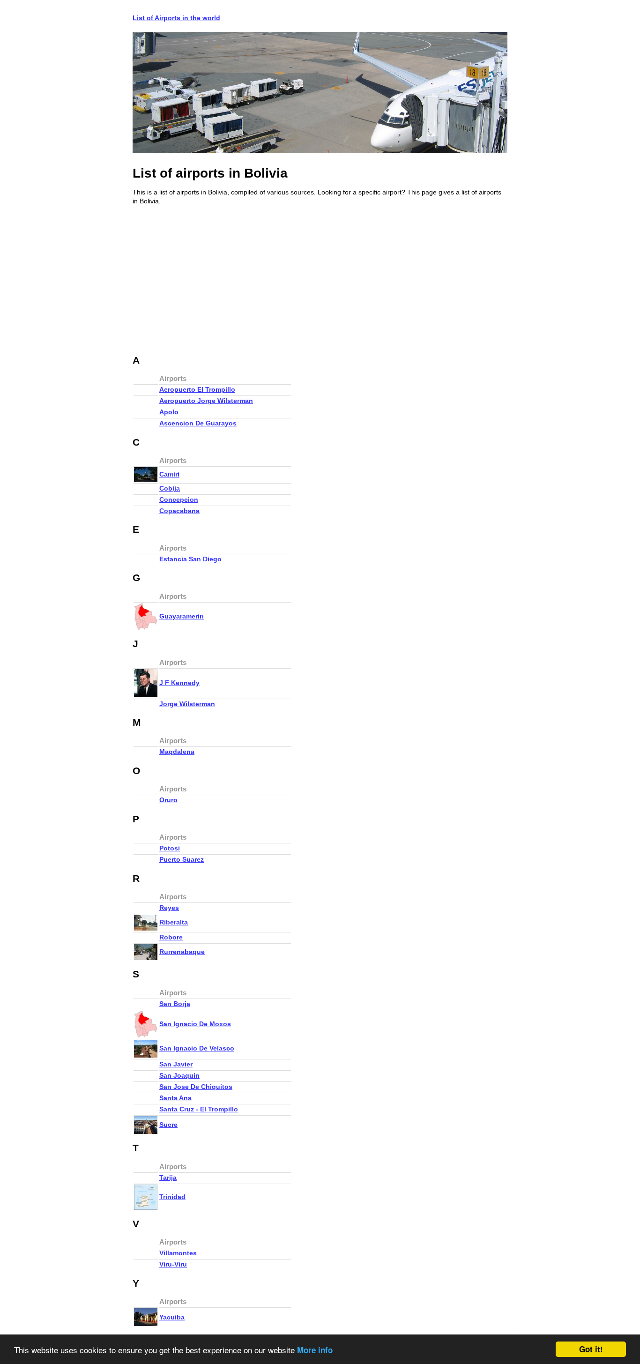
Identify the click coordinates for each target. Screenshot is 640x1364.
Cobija (169, 488)
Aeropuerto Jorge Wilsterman (206, 400)
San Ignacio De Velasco (196, 1048)
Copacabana (179, 510)
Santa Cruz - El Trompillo (198, 1109)
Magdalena (176, 751)
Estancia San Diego (190, 559)
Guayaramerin (181, 616)
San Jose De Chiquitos (195, 1086)
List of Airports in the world (176, 18)
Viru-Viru (173, 1264)
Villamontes (178, 1253)
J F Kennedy (179, 682)
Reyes (169, 907)
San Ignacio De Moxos (195, 1024)
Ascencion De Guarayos (198, 423)
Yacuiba (172, 1317)
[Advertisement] (211, 280)
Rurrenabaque (182, 951)
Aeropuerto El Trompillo (197, 389)
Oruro (168, 800)
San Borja (174, 1003)
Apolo (169, 412)
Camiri (169, 474)
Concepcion (178, 499)
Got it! (591, 1349)
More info (315, 1350)
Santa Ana (175, 1098)
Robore (171, 937)
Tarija (168, 1177)
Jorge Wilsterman (187, 704)
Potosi (169, 848)
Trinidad (172, 1196)
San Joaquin (179, 1075)
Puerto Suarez (181, 859)
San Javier (176, 1064)
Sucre (168, 1124)
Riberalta (173, 922)
